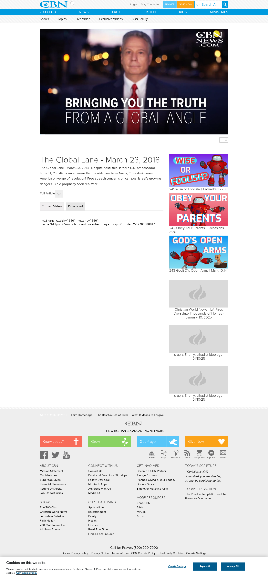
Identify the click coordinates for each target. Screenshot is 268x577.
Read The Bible (98, 529)
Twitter (55, 455)
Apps (164, 457)
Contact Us (95, 471)
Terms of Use (120, 553)
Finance (93, 525)
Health (92, 520)
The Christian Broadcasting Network (134, 430)
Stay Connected (150, 4)
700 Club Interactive (52, 525)
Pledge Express (147, 475)
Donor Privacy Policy (75, 553)
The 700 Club (48, 507)
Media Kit (94, 493)
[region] (134, 567)
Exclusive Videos (111, 19)
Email (223, 457)
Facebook (43, 455)
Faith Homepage (81, 415)
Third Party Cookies (170, 553)
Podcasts (175, 457)
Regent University (51, 488)
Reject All (205, 566)
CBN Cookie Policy (143, 553)
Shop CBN (143, 503)
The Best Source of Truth (112, 415)
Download (75, 206)
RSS (187, 457)
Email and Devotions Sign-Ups (107, 475)
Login (133, 4)
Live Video (83, 19)
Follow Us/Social (98, 479)
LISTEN (150, 12)
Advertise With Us (99, 488)
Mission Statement (51, 471)
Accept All (233, 566)
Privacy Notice (100, 553)
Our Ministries (48, 475)
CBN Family (140, 19)
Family (92, 516)
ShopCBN (199, 457)
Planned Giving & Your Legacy (156, 479)
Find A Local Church (101, 534)
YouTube (67, 455)
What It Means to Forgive (148, 415)
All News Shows (50, 529)
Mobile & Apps (97, 484)
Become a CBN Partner (151, 471)
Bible (152, 457)
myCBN (211, 457)
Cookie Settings (196, 553)
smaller (223, 140)
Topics (62, 19)
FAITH (116, 12)
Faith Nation (47, 520)
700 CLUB (48, 12)
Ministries (219, 12)
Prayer (170, 4)
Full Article (47, 193)
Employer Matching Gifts (152, 488)
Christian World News (53, 511)
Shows (44, 19)
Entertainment (97, 511)
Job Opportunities (51, 493)
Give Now (185, 4)
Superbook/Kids (50, 479)
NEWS (84, 12)
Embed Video (52, 206)
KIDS (183, 12)
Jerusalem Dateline (52, 516)
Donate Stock (145, 484)
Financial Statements (53, 484)
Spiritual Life (96, 507)
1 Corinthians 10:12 (196, 471)
